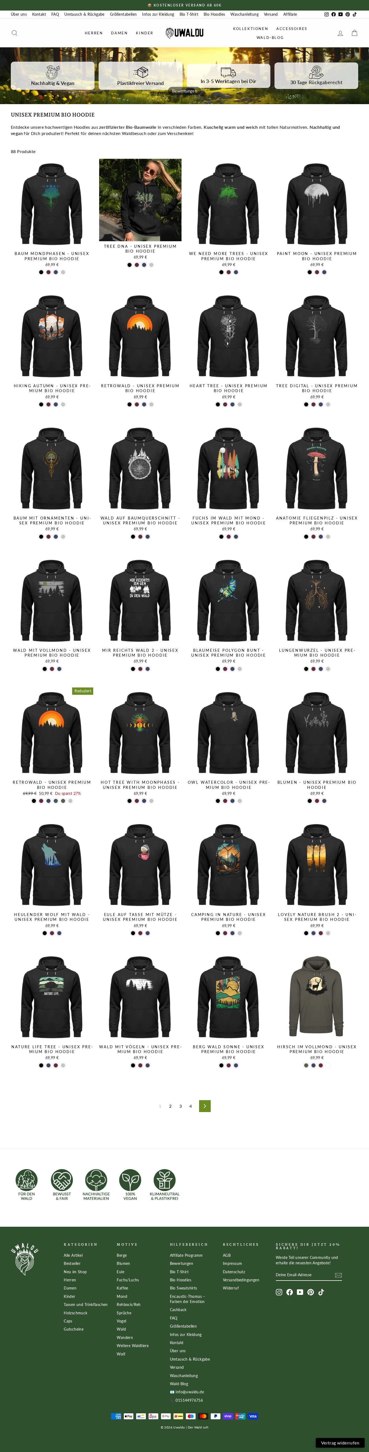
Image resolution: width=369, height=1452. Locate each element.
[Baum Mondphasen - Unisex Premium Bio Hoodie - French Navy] (55, 272)
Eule (120, 1272)
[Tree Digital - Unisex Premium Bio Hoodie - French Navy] (320, 404)
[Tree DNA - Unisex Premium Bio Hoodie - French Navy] (144, 264)
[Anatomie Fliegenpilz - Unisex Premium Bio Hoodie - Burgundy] (313, 536)
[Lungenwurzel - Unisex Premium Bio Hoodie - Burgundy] (313, 669)
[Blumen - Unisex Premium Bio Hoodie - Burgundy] (317, 800)
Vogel (121, 1321)
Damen (119, 33)
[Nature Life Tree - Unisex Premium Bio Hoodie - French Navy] (48, 1065)
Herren (94, 33)
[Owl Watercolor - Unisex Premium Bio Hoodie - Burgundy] (225, 800)
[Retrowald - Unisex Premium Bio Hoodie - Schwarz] (129, 404)
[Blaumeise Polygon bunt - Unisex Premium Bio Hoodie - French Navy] (232, 669)
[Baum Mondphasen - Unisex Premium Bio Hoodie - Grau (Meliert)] (63, 272)
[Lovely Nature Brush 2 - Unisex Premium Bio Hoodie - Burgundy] (320, 933)
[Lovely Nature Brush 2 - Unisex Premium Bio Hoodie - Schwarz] (306, 933)
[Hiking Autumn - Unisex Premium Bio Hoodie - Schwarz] (41, 404)
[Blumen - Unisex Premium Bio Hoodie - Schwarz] (309, 800)
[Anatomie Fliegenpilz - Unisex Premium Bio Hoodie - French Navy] (320, 536)
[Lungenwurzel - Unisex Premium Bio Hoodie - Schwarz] (306, 669)
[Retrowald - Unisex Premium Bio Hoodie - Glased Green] (55, 800)
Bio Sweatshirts (183, 1288)
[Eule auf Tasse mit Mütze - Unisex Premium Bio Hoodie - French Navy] (147, 933)
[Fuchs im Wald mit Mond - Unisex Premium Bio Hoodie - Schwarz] (221, 536)
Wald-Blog (270, 37)
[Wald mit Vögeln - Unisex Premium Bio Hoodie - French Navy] (147, 1065)
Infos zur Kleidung (158, 14)
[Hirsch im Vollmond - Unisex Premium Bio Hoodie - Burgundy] (320, 1065)
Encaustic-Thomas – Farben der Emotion (187, 1299)
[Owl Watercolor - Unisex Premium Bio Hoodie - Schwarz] (217, 800)
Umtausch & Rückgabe (84, 14)
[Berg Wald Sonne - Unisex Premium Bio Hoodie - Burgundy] (228, 1065)
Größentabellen (123, 14)
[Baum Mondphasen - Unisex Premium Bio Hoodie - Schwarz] (41, 272)
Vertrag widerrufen (340, 1442)
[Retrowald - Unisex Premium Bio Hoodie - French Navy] (144, 404)
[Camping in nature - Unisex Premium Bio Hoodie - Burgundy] (225, 933)
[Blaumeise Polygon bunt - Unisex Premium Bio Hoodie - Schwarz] (217, 669)
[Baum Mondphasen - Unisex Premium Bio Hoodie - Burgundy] (48, 272)
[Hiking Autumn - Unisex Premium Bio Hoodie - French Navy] (55, 404)
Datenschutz (234, 1272)
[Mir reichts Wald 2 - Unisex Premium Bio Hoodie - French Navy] (147, 669)
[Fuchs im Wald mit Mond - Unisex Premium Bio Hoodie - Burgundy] (228, 536)
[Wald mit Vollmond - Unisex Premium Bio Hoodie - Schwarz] (44, 669)
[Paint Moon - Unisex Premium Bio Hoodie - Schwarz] (309, 272)
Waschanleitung (244, 14)
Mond (122, 1296)
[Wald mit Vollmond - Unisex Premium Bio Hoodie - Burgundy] (52, 669)
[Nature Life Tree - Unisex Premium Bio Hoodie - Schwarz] (41, 1065)
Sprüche (124, 1313)
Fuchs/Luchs (128, 1280)
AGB (227, 1255)
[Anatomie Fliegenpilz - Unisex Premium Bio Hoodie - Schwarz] (306, 536)
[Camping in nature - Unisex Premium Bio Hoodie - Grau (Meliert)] (239, 933)
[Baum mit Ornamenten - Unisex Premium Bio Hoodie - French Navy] (55, 536)
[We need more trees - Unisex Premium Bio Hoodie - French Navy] (236, 272)
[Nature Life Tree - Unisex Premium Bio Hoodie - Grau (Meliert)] (63, 1065)
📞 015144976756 (186, 1400)
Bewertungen (181, 1263)
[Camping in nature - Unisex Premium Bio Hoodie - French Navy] (232, 933)
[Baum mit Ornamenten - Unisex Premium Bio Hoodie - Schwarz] (41, 536)
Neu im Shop (75, 1272)
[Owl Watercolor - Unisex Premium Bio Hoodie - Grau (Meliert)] (239, 800)
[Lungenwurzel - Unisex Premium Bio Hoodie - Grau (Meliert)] (328, 669)
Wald (121, 1329)
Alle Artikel (73, 1255)
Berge (122, 1255)
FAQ (55, 14)
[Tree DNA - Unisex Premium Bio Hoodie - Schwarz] (129, 264)
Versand (271, 14)
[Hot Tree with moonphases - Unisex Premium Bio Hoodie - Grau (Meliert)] (151, 800)
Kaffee (122, 1288)
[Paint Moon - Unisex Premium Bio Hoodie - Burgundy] (317, 272)
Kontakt (39, 14)
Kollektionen (250, 29)
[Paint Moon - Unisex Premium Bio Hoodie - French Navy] (324, 272)
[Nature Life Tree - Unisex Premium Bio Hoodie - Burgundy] (55, 1065)
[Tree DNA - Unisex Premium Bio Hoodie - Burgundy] (136, 264)
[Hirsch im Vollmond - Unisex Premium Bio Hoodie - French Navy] (313, 1065)
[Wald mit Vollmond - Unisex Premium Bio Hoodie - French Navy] (59, 669)
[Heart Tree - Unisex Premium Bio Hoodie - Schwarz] (217, 404)
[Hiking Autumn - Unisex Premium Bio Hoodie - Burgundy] (48, 404)
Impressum (232, 1263)
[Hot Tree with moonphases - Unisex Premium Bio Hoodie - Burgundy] (136, 800)
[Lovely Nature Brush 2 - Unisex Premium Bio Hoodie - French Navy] (313, 933)
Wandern (125, 1337)
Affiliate (290, 14)
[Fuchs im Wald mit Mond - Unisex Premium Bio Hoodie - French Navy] (236, 536)
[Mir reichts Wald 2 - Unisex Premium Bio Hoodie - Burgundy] (140, 669)
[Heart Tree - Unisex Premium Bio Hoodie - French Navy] (232, 404)
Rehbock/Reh (128, 1304)
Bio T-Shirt (189, 14)
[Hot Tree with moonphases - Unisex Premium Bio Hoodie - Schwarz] (129, 800)
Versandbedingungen (241, 1280)
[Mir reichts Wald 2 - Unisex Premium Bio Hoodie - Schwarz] (133, 669)
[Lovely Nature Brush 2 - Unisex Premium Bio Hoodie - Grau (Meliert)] (328, 933)
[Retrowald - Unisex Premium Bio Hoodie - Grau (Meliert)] (151, 404)
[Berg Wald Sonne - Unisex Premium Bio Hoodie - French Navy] (236, 1065)
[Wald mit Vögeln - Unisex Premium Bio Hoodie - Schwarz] (133, 1065)
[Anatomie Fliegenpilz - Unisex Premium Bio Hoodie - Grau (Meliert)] (328, 536)
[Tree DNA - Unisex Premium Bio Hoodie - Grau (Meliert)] (151, 264)
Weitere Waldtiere (133, 1346)
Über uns (19, 14)
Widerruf (231, 1288)
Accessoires (291, 29)
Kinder (144, 33)
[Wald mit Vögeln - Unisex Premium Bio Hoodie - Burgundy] (140, 1065)
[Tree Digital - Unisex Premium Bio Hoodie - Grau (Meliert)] (328, 404)
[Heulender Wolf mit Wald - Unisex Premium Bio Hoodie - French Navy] (59, 933)
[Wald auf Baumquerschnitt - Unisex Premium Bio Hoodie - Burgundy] (140, 536)
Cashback (178, 1310)
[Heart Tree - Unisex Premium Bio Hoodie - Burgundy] (225, 404)
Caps (68, 1321)
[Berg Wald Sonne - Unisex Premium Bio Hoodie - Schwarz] (221, 1065)
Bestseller (72, 1263)
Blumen (123, 1263)
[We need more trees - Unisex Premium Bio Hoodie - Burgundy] (228, 272)
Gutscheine (73, 1329)
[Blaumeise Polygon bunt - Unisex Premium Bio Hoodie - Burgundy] (225, 669)
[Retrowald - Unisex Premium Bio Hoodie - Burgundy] (136, 404)
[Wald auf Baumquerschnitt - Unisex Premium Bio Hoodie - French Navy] (147, 536)
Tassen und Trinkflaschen (86, 1304)
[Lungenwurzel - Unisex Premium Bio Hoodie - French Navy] (320, 669)
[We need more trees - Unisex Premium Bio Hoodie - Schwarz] (221, 272)
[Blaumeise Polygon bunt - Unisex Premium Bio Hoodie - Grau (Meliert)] (239, 669)
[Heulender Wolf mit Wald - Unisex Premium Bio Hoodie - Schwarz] (44, 933)
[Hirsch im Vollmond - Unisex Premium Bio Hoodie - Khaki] (306, 1065)
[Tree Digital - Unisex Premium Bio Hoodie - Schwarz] (306, 404)
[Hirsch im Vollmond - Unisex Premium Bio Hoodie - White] (328, 1065)
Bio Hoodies (214, 14)
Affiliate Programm (186, 1255)
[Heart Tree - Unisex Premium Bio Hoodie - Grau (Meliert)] (239, 404)
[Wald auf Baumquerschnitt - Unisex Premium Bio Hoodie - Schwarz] (133, 536)
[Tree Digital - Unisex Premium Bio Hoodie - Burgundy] (313, 404)
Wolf (121, 1354)
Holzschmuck (75, 1313)
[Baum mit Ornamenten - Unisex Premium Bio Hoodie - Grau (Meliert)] (63, 536)
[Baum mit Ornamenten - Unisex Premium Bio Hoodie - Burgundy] (48, 536)
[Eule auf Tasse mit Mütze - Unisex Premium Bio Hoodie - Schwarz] (133, 933)
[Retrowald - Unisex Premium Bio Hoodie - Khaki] (63, 800)
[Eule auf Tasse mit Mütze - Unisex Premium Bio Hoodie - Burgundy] (140, 933)
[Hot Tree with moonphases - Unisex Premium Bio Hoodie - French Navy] (144, 800)
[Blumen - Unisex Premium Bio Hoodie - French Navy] (324, 800)
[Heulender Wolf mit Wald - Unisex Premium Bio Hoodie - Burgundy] (52, 933)
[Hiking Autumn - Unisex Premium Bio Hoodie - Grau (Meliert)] (63, 404)
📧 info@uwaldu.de (187, 1392)
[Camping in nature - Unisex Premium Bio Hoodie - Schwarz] (217, 933)
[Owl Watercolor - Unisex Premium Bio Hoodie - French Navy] (232, 800)
